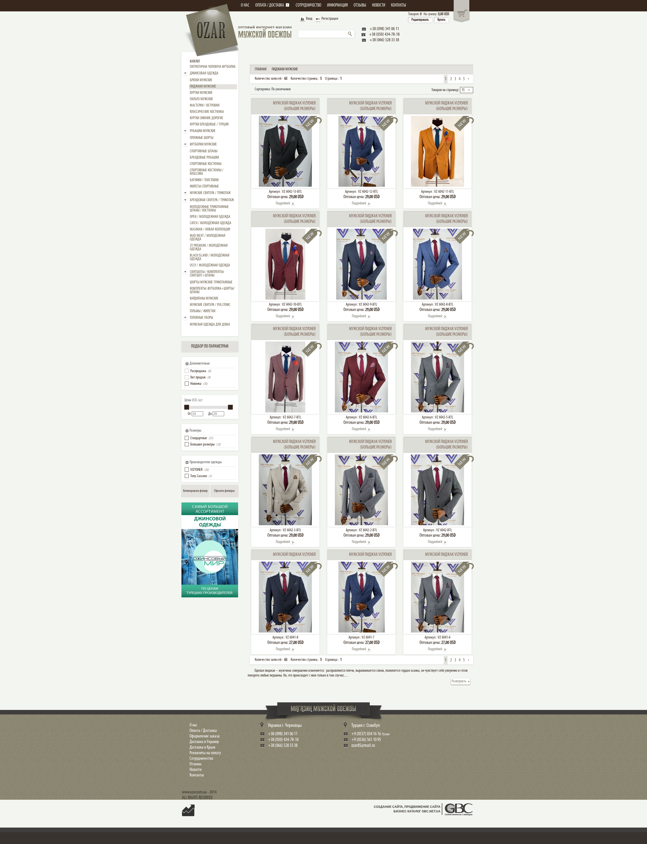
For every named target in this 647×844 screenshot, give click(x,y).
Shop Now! (192, 579)
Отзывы (195, 764)
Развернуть (459, 681)
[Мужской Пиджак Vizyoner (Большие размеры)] (285, 186)
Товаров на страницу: (445, 90)
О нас (193, 725)
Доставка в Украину (204, 742)
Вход (309, 19)
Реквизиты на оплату (205, 753)
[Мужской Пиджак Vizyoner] (285, 631)
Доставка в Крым (202, 747)
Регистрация (329, 19)
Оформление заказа (205, 736)
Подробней (283, 203)
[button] (187, 371)
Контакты (197, 775)
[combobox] (466, 90)
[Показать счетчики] (188, 814)
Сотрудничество (201, 758)
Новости (195, 770)
